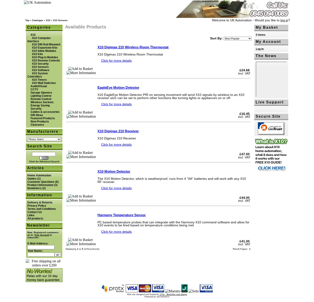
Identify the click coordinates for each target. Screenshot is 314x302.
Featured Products (43, 118)
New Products (40, 121)
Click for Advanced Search (44, 161)
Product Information (40, 185)
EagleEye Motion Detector (118, 87)
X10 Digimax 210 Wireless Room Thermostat (132, 47)
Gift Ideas (37, 115)
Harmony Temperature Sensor (121, 215)
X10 (48, 20)
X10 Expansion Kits (44, 47)
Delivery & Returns (39, 202)
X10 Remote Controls (46, 60)
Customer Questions (40, 181)
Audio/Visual (39, 86)
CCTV (34, 89)
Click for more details (116, 60)
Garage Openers (41, 92)
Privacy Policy (36, 205)
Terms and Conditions (41, 209)
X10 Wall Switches (44, 83)
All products (35, 218)
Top (27, 20)
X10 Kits (37, 54)
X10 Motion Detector (113, 171)
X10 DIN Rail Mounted (46, 44)
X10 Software (40, 70)
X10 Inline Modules (44, 51)
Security (36, 108)
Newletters (34, 188)
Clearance (37, 124)
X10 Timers (39, 79)
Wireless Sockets (42, 102)
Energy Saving (40, 105)
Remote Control (41, 99)
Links (30, 215)
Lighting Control (41, 95)
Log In (260, 49)
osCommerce (163, 297)
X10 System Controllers (37, 75)
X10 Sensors (60, 20)
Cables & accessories (45, 112)
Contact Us (34, 212)
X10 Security (40, 63)
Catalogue (37, 20)
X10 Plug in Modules (45, 57)
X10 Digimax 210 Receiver (118, 131)
